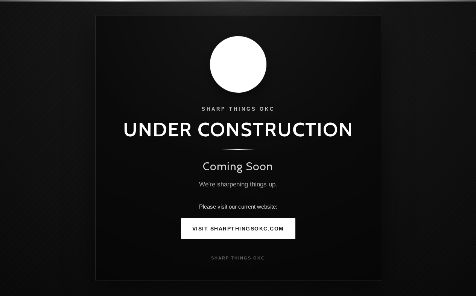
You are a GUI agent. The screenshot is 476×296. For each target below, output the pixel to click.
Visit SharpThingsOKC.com (238, 229)
